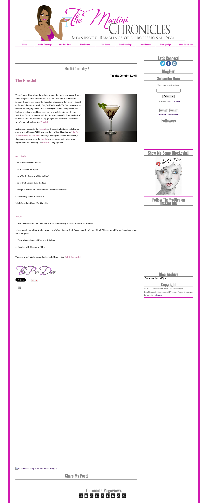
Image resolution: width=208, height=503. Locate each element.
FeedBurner (174, 101)
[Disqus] (76, 338)
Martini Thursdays (45, 44)
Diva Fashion (85, 44)
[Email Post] (18, 287)
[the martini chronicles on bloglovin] (169, 193)
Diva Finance (146, 44)
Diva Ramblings (125, 44)
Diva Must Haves (65, 44)
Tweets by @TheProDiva (168, 114)
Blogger (158, 294)
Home (24, 44)
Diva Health (105, 44)
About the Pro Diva (186, 44)
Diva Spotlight (165, 44)
